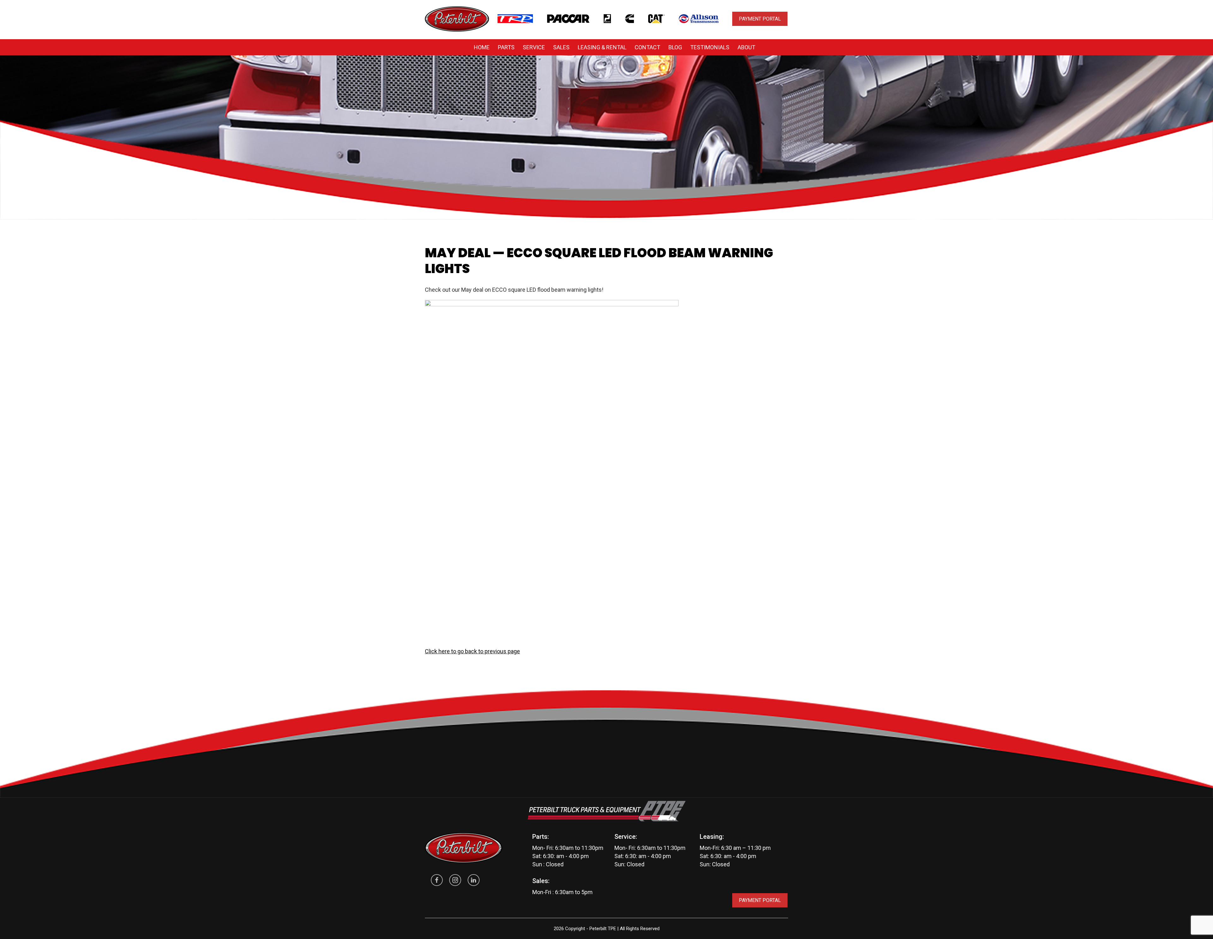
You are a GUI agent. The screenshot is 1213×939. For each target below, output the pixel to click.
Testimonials (709, 47)
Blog (675, 47)
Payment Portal (760, 19)
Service (534, 47)
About (746, 47)
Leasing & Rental (602, 47)
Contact (647, 47)
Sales (561, 47)
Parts (506, 47)
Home (482, 47)
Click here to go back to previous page (472, 651)
